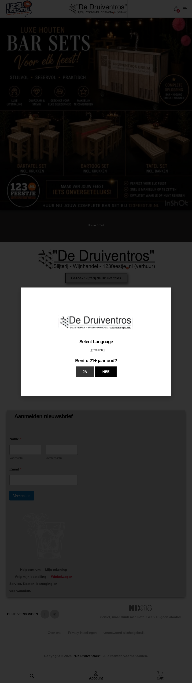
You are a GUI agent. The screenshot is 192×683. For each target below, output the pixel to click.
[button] (85, 371)
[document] (96, 341)
